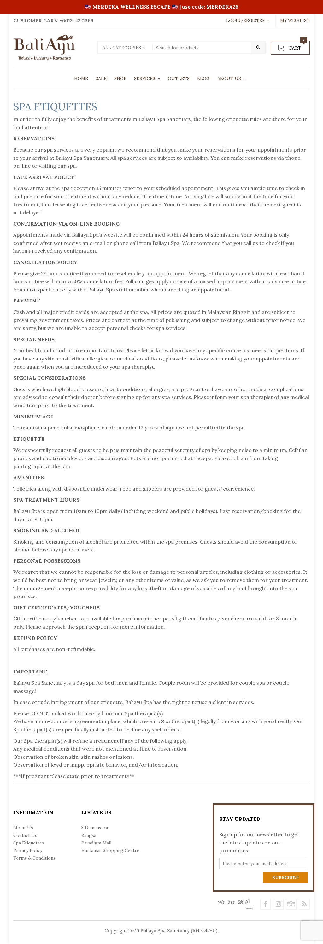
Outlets (179, 78)
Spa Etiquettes (28, 843)
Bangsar (89, 835)
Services (144, 78)
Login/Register (245, 20)
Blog (203, 78)
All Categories (122, 47)
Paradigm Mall (96, 843)
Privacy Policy (27, 850)
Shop (120, 78)
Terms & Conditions (34, 858)
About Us (229, 78)
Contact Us (25, 835)
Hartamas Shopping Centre (110, 850)
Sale (101, 78)
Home (81, 78)
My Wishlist (295, 20)
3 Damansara (94, 828)
